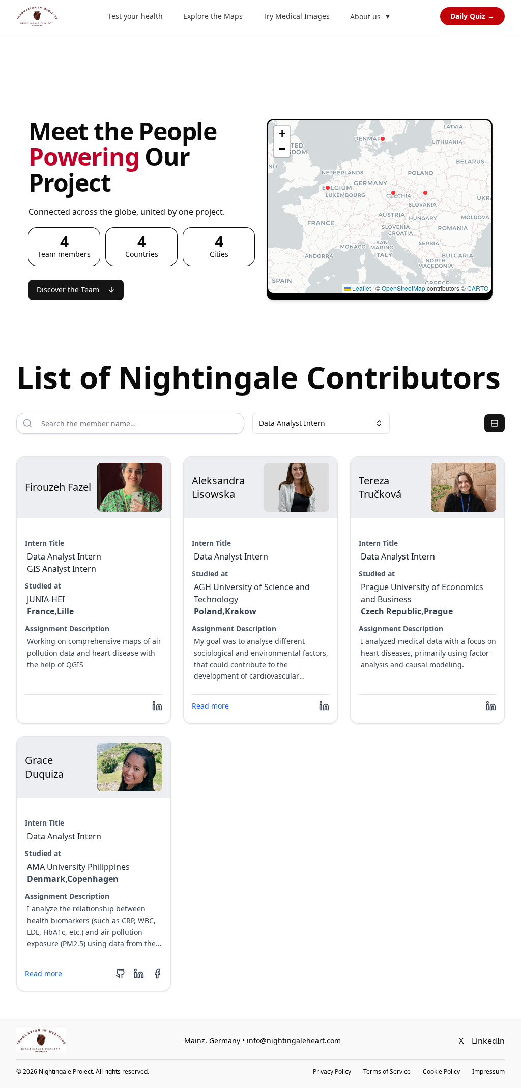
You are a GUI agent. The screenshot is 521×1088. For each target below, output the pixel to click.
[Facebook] (157, 973)
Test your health (135, 16)
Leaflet (361, 288)
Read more (210, 706)
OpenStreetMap (403, 288)
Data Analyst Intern (292, 423)
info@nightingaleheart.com (294, 1040)
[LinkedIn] (157, 706)
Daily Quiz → (472, 16)
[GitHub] (120, 973)
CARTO (477, 288)
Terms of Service (387, 1072)
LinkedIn (488, 1040)
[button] (328, 188)
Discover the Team (68, 290)
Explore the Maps (213, 16)
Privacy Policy (332, 1072)
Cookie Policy (441, 1072)
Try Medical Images (296, 16)
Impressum (488, 1072)
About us (370, 16)
